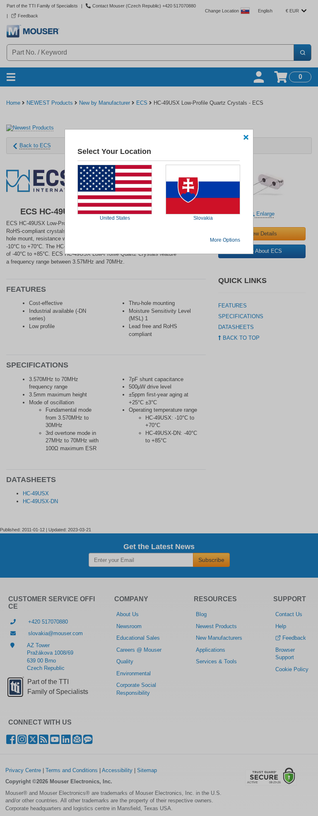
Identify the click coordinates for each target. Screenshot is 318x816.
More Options (225, 240)
